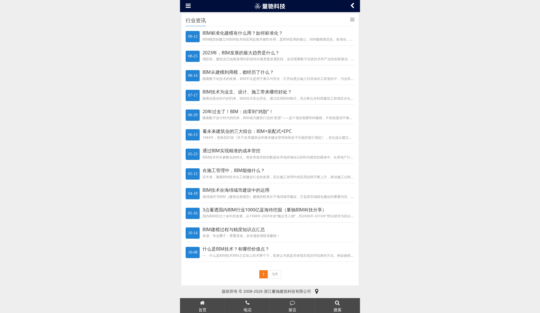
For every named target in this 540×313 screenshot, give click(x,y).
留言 (292, 309)
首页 (202, 309)
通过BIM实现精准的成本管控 (231, 150)
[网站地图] (316, 291)
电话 (247, 309)
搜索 (337, 309)
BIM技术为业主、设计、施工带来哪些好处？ (247, 92)
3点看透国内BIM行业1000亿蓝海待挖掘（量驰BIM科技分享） (264, 210)
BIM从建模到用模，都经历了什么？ (238, 72)
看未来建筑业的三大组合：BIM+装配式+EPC (247, 131)
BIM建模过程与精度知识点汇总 (233, 229)
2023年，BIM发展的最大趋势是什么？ (241, 53)
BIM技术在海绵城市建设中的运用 (235, 190)
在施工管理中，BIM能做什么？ (233, 170)
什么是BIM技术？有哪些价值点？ (235, 249)
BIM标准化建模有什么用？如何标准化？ (242, 33)
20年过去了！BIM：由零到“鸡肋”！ (237, 111)
